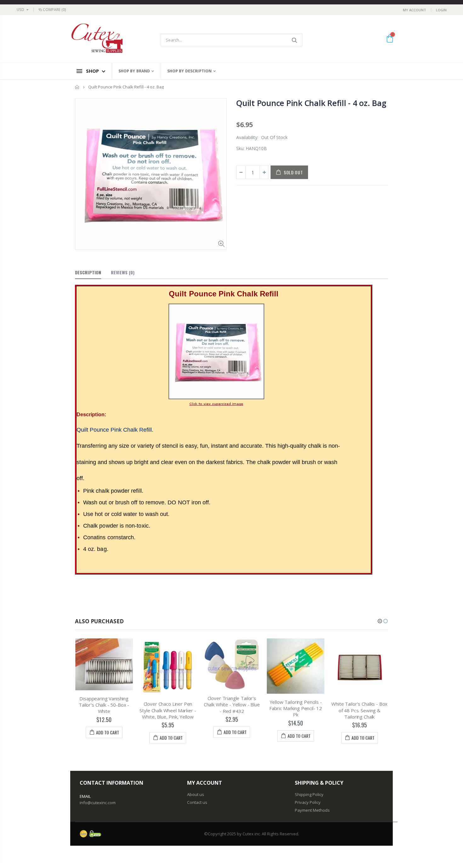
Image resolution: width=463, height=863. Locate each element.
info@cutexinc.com (98, 802)
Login (441, 10)
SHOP (92, 71)
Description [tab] (88, 272)
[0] (390, 39)
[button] (380, 621)
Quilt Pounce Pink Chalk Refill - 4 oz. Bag (311, 103)
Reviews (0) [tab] (122, 272)
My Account (414, 10)
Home (77, 87)
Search (294, 40)
